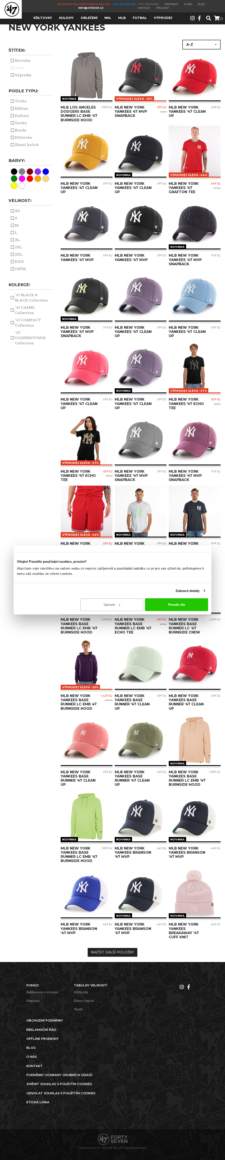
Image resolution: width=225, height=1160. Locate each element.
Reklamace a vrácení (42, 992)
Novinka (22, 60)
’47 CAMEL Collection (25, 310)
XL (17, 240)
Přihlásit (162, 7)
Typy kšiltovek (148, 4)
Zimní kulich (27, 145)
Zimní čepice (84, 1000)
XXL (19, 254)
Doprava (33, 1000)
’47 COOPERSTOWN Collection (30, 337)
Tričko (21, 101)
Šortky (21, 123)
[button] (201, 44)
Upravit (109, 604)
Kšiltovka (23, 137)
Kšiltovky (81, 992)
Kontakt (144, 7)
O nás (188, 4)
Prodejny (171, 4)
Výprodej (23, 75)
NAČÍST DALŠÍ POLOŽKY (112, 952)
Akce (19, 68)
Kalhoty (22, 116)
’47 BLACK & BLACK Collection (31, 297)
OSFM (20, 269)
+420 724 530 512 (124, 4)
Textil (78, 1009)
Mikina (21, 108)
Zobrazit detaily (188, 590)
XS (17, 211)
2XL (18, 247)
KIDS (19, 262)
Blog (201, 4)
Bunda (20, 130)
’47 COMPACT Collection (28, 322)
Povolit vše (176, 604)
